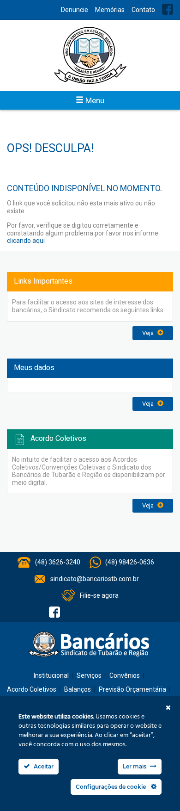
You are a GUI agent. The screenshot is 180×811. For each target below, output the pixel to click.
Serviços (89, 675)
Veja (148, 332)
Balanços (77, 689)
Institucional (51, 675)
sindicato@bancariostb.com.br (94, 578)
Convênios (124, 675)
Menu (94, 100)
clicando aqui (26, 240)
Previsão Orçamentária (132, 689)
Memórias (110, 9)
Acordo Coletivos (31, 689)
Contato (143, 9)
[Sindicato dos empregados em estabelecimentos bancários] (90, 55)
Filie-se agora (99, 595)
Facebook (167, 9)
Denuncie (74, 9)
